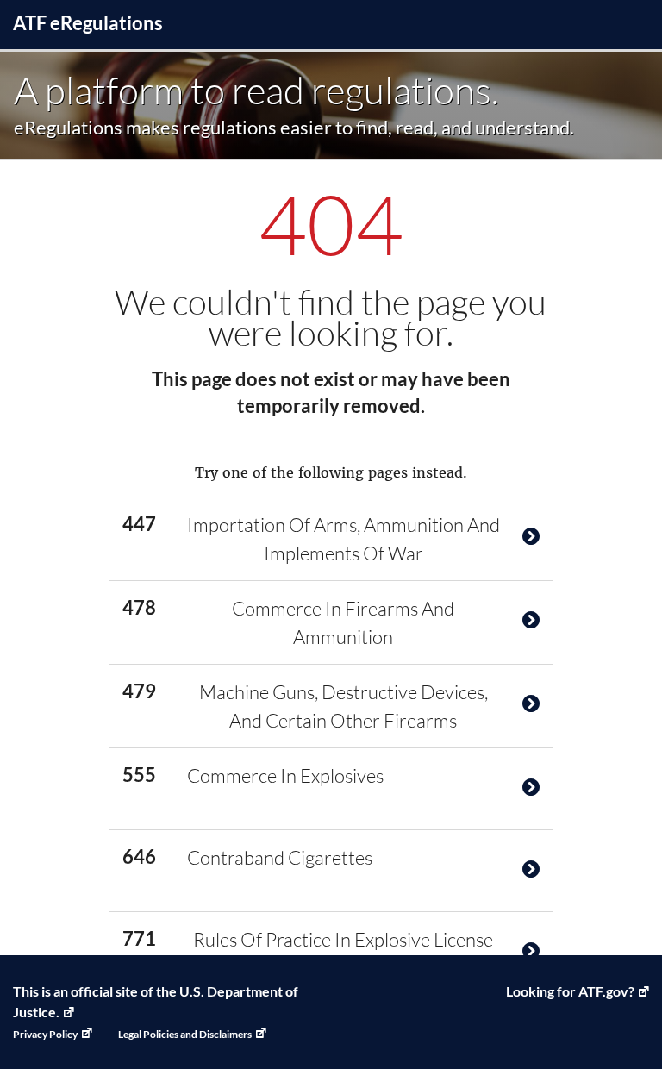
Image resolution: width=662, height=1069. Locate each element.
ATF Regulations (88, 22)
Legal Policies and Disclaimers (185, 1034)
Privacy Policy (45, 1034)
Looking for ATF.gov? (570, 991)
